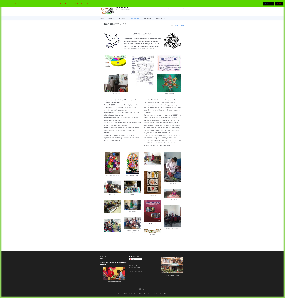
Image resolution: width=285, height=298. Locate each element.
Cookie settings (268, 3)
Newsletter (122, 18)
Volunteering (147, 18)
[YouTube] (143, 289)
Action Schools (134, 18)
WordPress (156, 293)
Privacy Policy (163, 293)
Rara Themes (144, 293)
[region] (142, 3)
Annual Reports (160, 18)
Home (102, 18)
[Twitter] (140, 289)
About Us (111, 18)
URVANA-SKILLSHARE (122, 8)
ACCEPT (279, 3)
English (133, 259)
